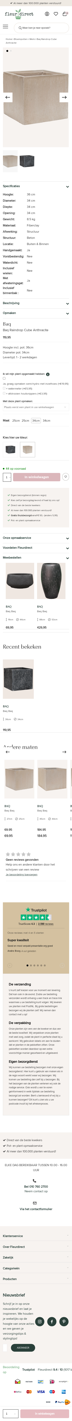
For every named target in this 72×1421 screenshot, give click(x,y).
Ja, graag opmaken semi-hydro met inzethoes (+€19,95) (35, 384)
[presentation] (7, 97)
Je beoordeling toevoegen (21, 874)
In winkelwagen (45, 1414)
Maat (6, 420)
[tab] (36, 1237)
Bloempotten (21, 39)
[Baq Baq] (19, 779)
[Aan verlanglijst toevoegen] (65, 477)
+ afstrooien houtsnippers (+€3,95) (26, 393)
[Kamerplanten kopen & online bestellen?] (19, 14)
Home (9, 39)
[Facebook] (51, 1321)
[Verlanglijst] (55, 13)
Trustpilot (28, 1369)
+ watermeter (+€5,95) (19, 388)
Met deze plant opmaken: (18, 401)
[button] (7, 51)
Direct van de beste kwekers (37, 3)
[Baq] (20, 581)
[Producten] (47, 13)
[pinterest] (64, 1321)
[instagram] (39, 1321)
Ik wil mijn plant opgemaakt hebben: (24, 374)
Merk (32, 39)
